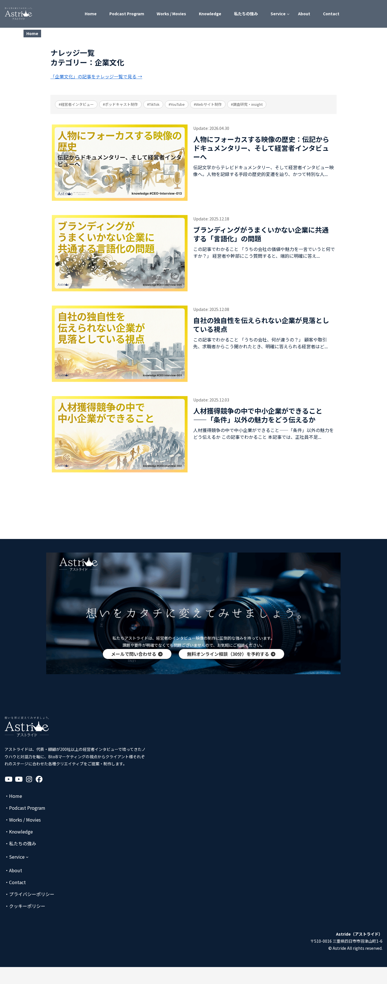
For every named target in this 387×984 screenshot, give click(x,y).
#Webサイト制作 (208, 104)
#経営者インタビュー (76, 104)
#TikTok (153, 104)
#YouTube (177, 104)
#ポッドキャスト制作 (120, 104)
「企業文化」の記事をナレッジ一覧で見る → (96, 76)
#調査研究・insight (247, 104)
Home (32, 33)
